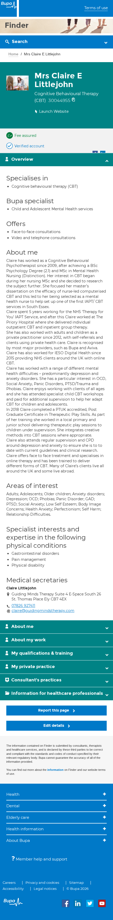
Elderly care (17, 817)
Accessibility (13, 888)
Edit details (54, 725)
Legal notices (45, 888)
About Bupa (18, 840)
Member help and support (41, 859)
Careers (9, 882)
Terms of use (96, 8)
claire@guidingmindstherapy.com (43, 610)
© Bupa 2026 (77, 888)
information (55, 769)
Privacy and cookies (42, 882)
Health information (25, 828)
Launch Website (54, 111)
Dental (12, 805)
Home (13, 54)
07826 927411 (23, 605)
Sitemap (76, 882)
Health (12, 794)
